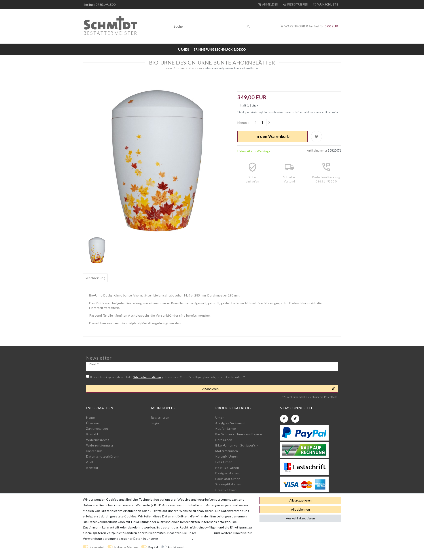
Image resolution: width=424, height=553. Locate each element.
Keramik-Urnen (226, 456)
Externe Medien (126, 547)
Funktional (176, 547)
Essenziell (97, 547)
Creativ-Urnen (226, 490)
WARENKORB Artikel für (311, 26)
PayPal (153, 547)
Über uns (93, 423)
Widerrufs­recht (97, 440)
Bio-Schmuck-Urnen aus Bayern (238, 434)
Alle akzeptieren (300, 500)
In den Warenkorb (273, 136)
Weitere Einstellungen (204, 547)
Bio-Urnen (195, 68)
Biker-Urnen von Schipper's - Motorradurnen (236, 448)
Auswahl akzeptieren (300, 518)
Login (155, 423)
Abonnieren (210, 389)
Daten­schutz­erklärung (102, 456)
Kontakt (92, 434)
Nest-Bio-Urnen (227, 467)
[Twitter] (295, 419)
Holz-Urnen (223, 440)
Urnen (183, 49)
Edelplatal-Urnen (227, 479)
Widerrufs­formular (100, 445)
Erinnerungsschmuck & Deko (220, 49)
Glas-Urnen (223, 462)
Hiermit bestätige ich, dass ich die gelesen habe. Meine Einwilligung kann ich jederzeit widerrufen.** (167, 377)
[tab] (95, 278)
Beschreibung (95, 278)
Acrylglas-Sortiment (230, 423)
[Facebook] (284, 419)
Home (169, 68)
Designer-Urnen (227, 473)
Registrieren (160, 417)
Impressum (94, 451)
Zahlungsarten (97, 428)
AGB (89, 462)
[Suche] (248, 26)
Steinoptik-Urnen (228, 484)
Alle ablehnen (300, 509)
